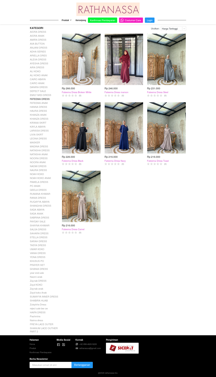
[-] (58, 345)
